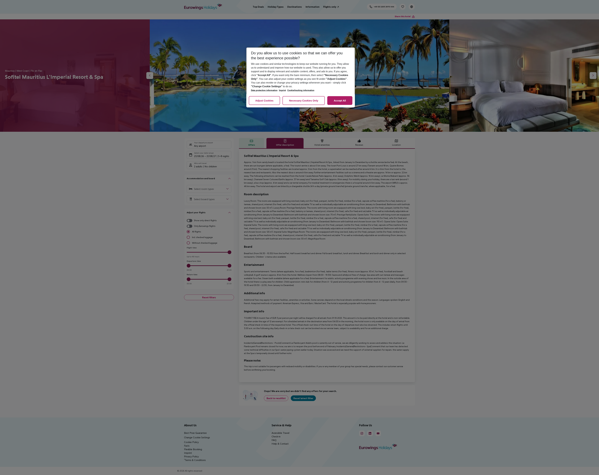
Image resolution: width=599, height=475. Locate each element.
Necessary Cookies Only (303, 100)
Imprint (282, 90)
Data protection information (264, 90)
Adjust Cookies (264, 100)
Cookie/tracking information (300, 90)
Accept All (340, 100)
